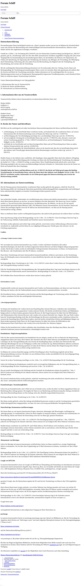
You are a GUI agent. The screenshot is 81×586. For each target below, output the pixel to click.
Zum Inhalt (3, 9)
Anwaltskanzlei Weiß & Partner (33, 555)
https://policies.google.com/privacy (12, 506)
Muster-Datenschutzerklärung (10, 555)
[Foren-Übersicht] (5, 27)
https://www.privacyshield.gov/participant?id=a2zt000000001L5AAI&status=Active (28, 477)
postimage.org (54, 545)
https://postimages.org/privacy (10, 534)
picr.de (23, 551)
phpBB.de (18, 571)
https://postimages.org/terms (10, 526)
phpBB (9, 569)
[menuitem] (5, 32)
